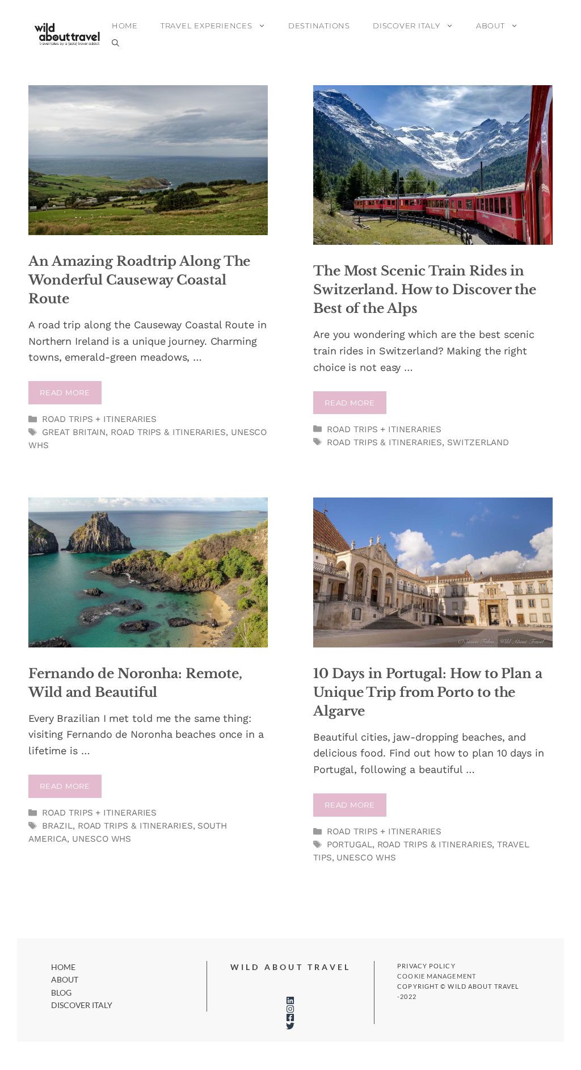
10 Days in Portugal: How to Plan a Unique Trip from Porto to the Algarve (427, 692)
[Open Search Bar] (115, 42)
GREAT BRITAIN (74, 432)
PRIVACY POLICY (426, 965)
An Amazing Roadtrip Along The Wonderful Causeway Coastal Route (139, 280)
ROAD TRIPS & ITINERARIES (168, 432)
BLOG (61, 992)
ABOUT (490, 25)
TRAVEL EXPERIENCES (206, 25)
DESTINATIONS (319, 25)
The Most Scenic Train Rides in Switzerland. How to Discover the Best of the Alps (424, 289)
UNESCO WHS (101, 839)
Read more (65, 392)
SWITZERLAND (478, 442)
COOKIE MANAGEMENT (436, 976)
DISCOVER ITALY (406, 25)
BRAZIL (57, 826)
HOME (125, 25)
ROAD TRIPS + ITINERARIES (99, 419)
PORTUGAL (349, 844)
